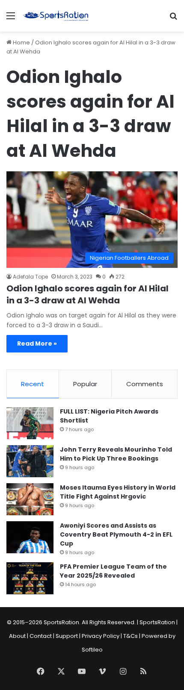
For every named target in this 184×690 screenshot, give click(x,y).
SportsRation (157, 622)
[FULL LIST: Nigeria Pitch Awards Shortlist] (29, 423)
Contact (41, 636)
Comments (144, 383)
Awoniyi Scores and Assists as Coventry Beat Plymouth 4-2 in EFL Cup (116, 534)
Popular (85, 383)
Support (67, 636)
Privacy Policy (100, 636)
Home (21, 42)
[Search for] (173, 19)
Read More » (37, 343)
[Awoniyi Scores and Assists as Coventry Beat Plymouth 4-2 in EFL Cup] (29, 537)
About (17, 636)
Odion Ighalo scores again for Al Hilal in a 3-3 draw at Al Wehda (87, 294)
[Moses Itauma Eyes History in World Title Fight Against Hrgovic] (29, 499)
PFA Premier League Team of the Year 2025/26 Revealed (113, 571)
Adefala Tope (30, 276)
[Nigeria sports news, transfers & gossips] (55, 16)
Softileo (92, 650)
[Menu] (10, 19)
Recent (32, 383)
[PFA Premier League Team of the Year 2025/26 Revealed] (29, 578)
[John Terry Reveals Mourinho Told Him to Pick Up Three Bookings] (29, 461)
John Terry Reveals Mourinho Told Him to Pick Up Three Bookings (116, 454)
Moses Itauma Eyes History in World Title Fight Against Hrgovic (117, 492)
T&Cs (130, 636)
